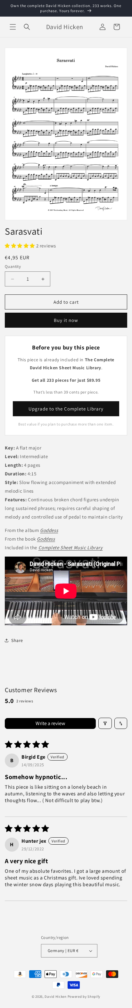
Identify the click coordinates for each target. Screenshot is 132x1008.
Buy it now (66, 320)
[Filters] (105, 723)
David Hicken (55, 996)
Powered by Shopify (84, 996)
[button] (13, 27)
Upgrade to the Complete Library (66, 409)
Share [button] (17, 640)
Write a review (50, 723)
